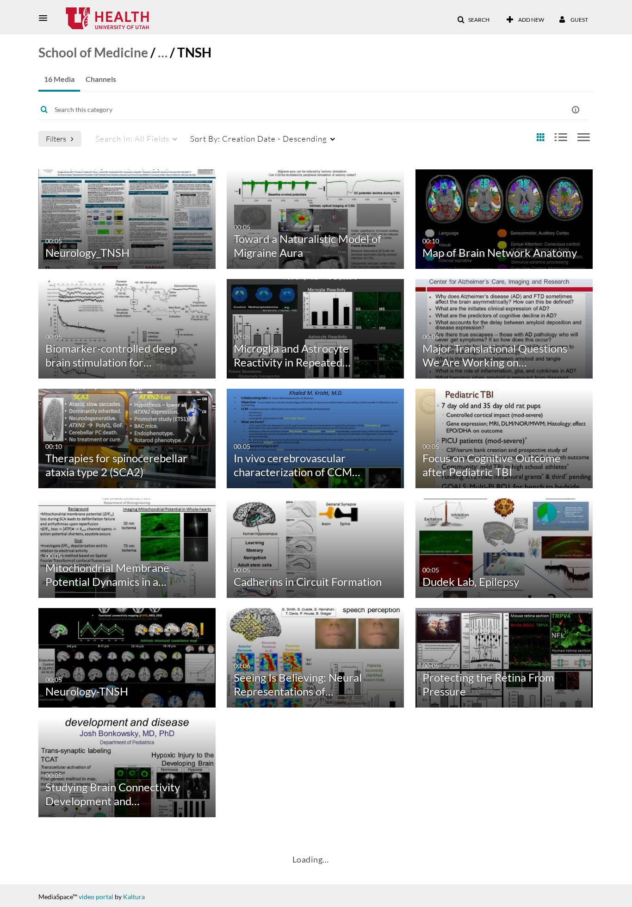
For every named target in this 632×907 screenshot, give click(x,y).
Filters (56, 138)
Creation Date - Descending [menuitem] (258, 138)
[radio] (540, 137)
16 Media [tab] (59, 79)
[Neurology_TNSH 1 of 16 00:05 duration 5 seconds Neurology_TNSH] (127, 218)
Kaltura (134, 897)
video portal (96, 897)
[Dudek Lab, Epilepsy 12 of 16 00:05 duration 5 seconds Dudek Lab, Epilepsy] (504, 547)
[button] (45, 18)
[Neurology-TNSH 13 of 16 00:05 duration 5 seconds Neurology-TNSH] (127, 657)
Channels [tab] (101, 79)
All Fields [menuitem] (132, 138)
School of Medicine (93, 52)
